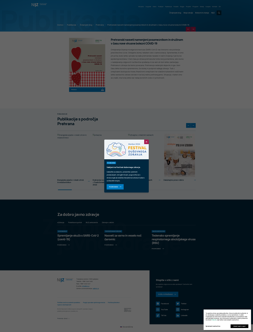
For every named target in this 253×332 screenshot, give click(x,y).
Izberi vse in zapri (239, 326)
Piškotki (214, 320)
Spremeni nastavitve (213, 326)
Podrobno (113, 187)
